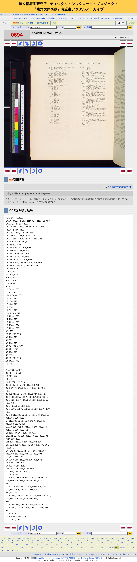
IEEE (47, 193)
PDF (54, 23)
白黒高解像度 (42, 23)
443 (6, 545)
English (132, 23)
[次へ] (14, 46)
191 (37, 540)
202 (47, 540)
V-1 (53, 15)
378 (82, 542)
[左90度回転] (20, 46)
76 (65, 538)
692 (110, 548)
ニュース (132, 554)
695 (121, 548)
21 (19, 538)
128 (113, 538)
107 (93, 538)
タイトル (26, 27)
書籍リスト (39, 554)
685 (102, 548)
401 (102, 542)
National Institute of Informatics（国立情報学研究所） (56, 558)
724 (17, 550)
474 (37, 545)
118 (103, 538)
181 (27, 540)
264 (108, 540)
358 (62, 542)
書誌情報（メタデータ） (57, 18)
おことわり (116, 554)
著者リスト (74, 554)
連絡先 (125, 554)
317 (22, 542)
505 (67, 545)
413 (112, 542)
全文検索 (87, 27)
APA (31, 193)
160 (7, 540)
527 (87, 545)
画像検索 (56, 554)
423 (122, 542)
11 (10, 538)
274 (118, 540)
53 (46, 538)
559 (117, 545)
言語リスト (84, 554)
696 (123, 548)
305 (12, 542)
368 (72, 542)
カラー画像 (60, 15)
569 (127, 545)
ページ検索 (16, 27)
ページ (60, 27)
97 (83, 538)
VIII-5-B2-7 (45, 15)
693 (112, 548)
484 (47, 545)
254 (98, 540)
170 (17, 540)
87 (74, 538)
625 (42, 548)
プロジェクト (95, 554)
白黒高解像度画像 (101, 18)
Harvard (40, 193)
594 (12, 548)
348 (52, 542)
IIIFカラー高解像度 (25, 23)
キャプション (75, 18)
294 (2, 542)
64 (56, 538)
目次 (33, 18)
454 (17, 545)
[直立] (40, 46)
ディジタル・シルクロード (10, 15)
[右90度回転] (27, 46)
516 (77, 545)
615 (32, 548)
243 (88, 540)
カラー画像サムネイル (19, 18)
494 (57, 545)
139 (123, 538)
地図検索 (65, 554)
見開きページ (116, 18)
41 (37, 538)
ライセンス (106, 554)
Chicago (23, 193)
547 (107, 545)
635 (52, 548)
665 (82, 548)
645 (62, 548)
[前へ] (7, 46)
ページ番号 (41, 18)
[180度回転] (33, 46)
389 (92, 542)
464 (27, 545)
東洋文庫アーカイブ (31, 15)
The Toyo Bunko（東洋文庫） (92, 558)
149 (133, 538)
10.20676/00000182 (120, 187)
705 (133, 548)
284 (128, 540)
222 (67, 540)
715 (7, 550)
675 (92, 548)
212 (57, 540)
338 (42, 542)
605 (22, 548)
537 (97, 545)
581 (2, 548)
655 (72, 548)
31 (28, 538)
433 (132, 542)
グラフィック (129, 18)
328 (32, 542)
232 (78, 540)
